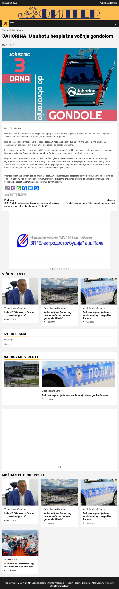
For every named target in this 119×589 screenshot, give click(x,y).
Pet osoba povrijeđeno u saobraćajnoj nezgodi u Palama (97, 315)
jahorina (22, 195)
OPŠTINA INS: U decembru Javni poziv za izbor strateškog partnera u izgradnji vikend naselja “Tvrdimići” (31, 203)
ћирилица (104, 3)
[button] (50, 269)
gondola (13, 195)
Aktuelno (8, 391)
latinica (113, 3)
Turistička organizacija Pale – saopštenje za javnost (90, 201)
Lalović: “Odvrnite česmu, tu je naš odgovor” (19, 314)
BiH (14, 391)
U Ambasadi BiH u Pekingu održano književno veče (33, 395)
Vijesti (5, 30)
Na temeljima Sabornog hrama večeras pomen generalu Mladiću (57, 315)
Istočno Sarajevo (16, 30)
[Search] (115, 23)
